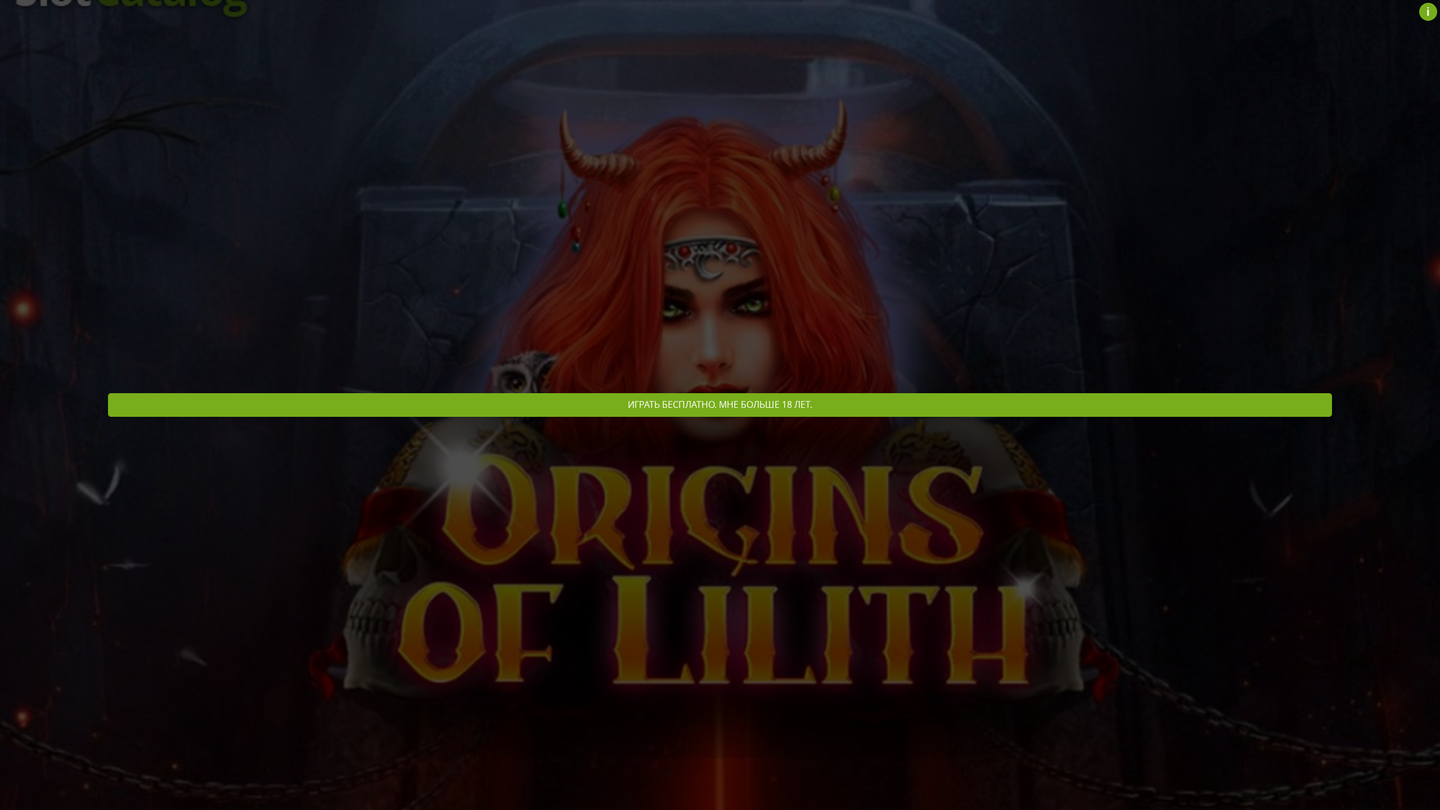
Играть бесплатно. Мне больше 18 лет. (720, 404)
